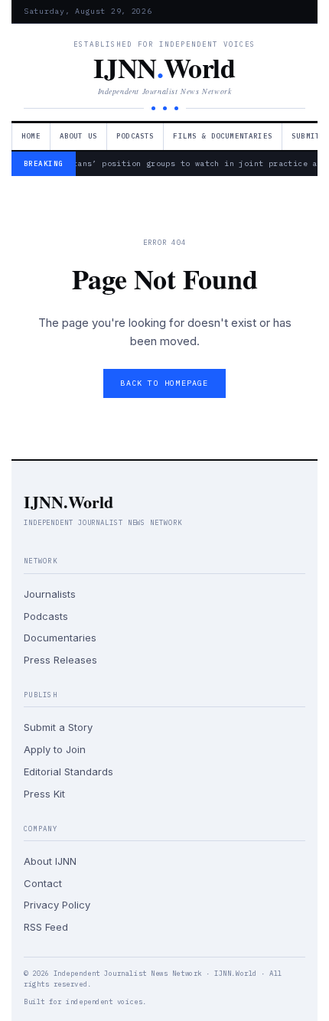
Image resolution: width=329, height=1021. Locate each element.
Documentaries (60, 637)
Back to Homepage (164, 383)
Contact (43, 883)
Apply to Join (55, 749)
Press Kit (44, 794)
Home (31, 136)
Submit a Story (58, 727)
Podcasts (135, 136)
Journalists (50, 594)
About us (78, 136)
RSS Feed (46, 927)
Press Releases (60, 660)
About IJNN (50, 861)
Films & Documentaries (222, 136)
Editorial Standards (68, 771)
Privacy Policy (57, 905)
